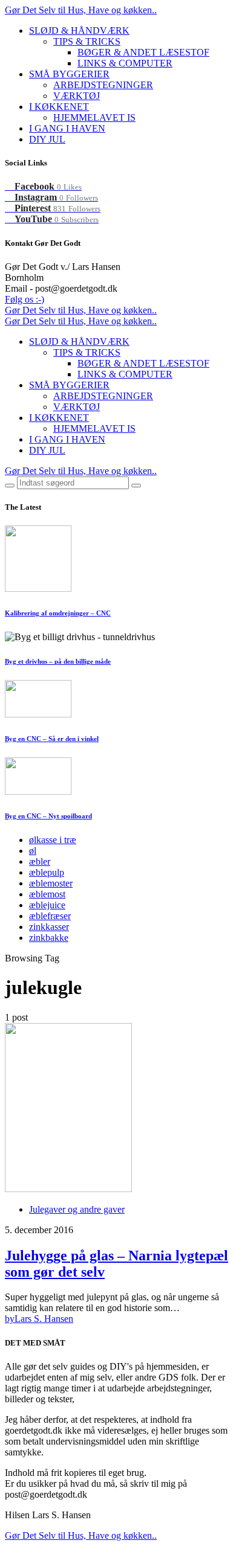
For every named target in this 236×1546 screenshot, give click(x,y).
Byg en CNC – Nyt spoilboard (48, 816)
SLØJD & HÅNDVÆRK (79, 30)
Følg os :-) (24, 299)
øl (32, 850)
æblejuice (47, 905)
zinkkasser (49, 927)
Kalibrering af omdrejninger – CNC (58, 613)
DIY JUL (47, 139)
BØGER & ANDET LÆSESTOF (143, 52)
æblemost (47, 894)
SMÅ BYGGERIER (69, 74)
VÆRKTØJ (76, 96)
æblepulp (46, 872)
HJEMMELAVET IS (94, 117)
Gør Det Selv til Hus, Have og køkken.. (81, 10)
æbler (39, 861)
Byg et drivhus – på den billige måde (58, 661)
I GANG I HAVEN (67, 128)
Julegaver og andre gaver (77, 1209)
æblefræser (50, 916)
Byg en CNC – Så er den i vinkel (52, 738)
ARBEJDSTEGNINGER (103, 85)
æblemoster (51, 883)
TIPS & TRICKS (86, 41)
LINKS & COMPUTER (124, 63)
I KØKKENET (59, 106)
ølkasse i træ (52, 840)
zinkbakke (48, 937)
